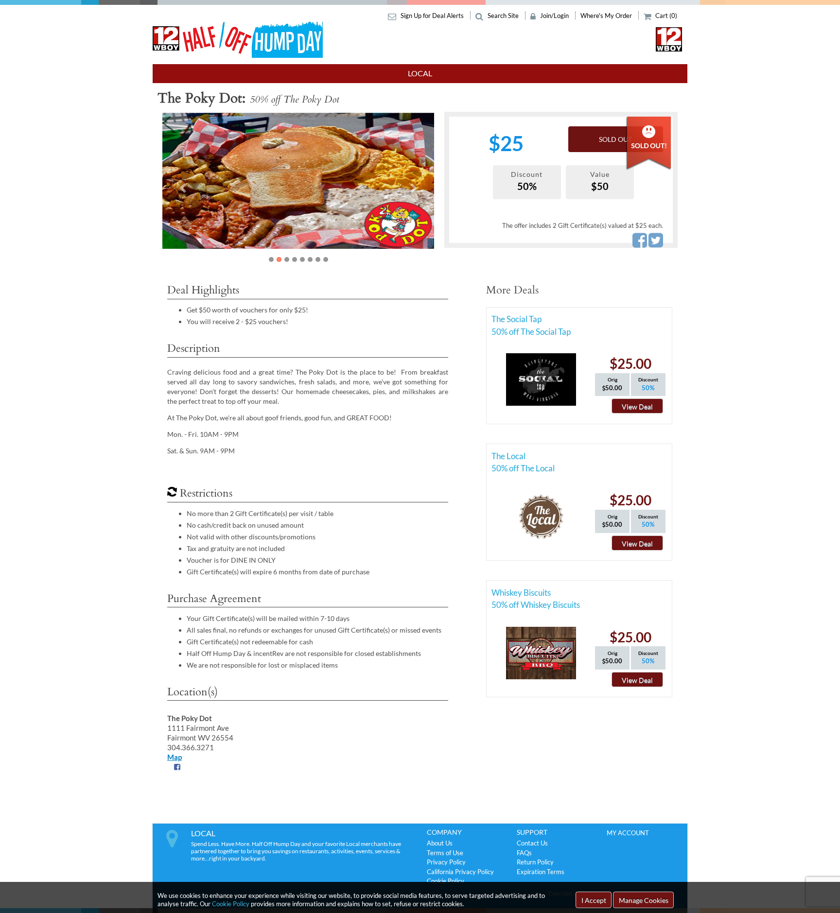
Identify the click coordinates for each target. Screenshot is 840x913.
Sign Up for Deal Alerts (432, 15)
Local (420, 73)
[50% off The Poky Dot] (298, 181)
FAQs (524, 853)
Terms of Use (445, 853)
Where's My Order (606, 15)
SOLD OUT (615, 139)
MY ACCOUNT (628, 833)
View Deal (637, 406)
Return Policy (535, 862)
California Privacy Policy (460, 872)
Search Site (503, 15)
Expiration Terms (540, 872)
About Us (440, 843)
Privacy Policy (446, 862)
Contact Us (532, 843)
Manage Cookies (643, 900)
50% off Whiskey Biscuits (535, 605)
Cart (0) (665, 15)
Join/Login (554, 15)
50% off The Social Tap (531, 332)
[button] (182, 188)
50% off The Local (523, 468)
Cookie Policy (230, 904)
